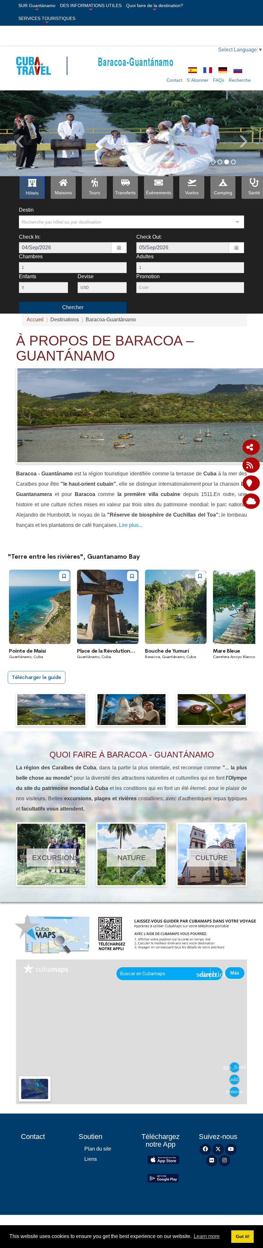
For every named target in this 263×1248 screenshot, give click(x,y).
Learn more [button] (207, 1236)
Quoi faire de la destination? (154, 5)
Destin (26, 210)
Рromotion (148, 276)
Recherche (240, 80)
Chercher (72, 307)
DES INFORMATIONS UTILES (91, 5)
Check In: (29, 237)
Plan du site (97, 1149)
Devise (86, 276)
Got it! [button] (243, 1236)
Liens (90, 1159)
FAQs (218, 80)
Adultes (145, 256)
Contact (174, 80)
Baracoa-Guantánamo (136, 61)
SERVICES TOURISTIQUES (46, 18)
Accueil (35, 319)
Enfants (27, 276)
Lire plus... (130, 525)
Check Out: (149, 237)
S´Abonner (197, 80)
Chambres (31, 256)
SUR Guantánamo (36, 5)
